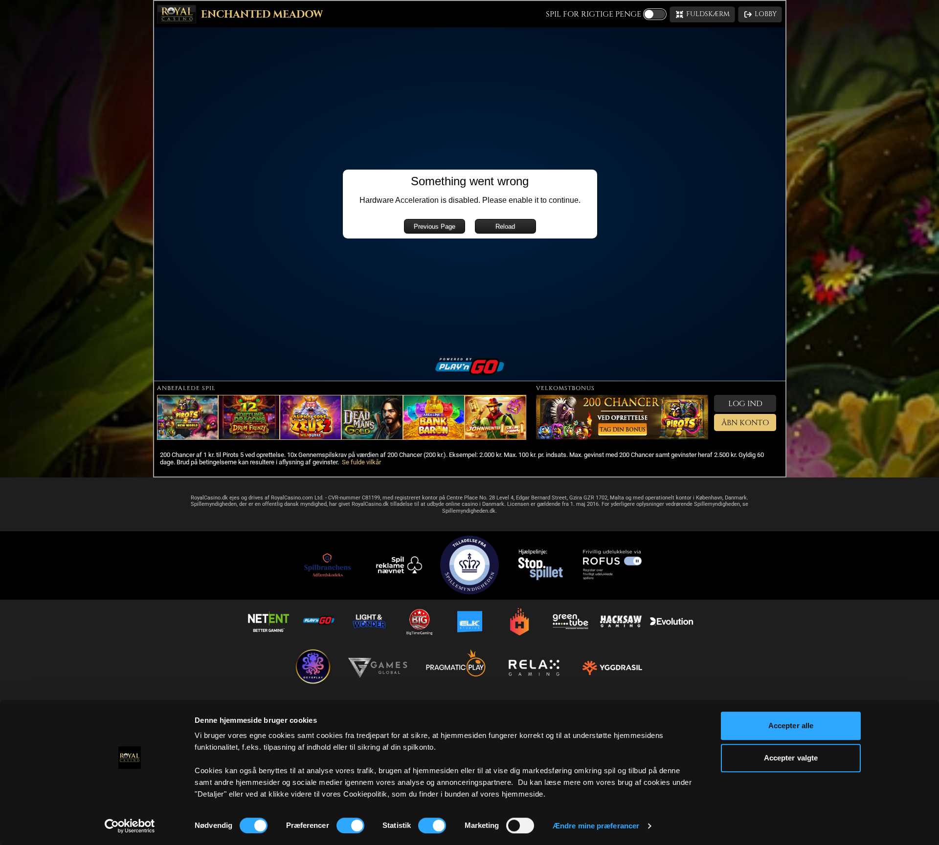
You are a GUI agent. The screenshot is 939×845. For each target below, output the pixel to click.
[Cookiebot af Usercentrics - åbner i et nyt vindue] (130, 826)
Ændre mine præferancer (596, 826)
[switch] (350, 825)
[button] (702, 14)
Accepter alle (790, 725)
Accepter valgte (791, 758)
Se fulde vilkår (361, 462)
